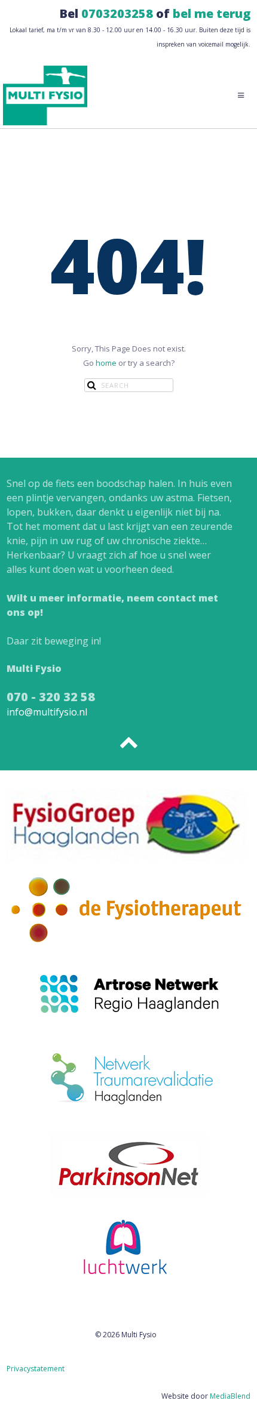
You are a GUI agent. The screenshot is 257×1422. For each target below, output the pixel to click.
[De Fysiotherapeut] (126, 908)
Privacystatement (36, 1369)
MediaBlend (230, 1396)
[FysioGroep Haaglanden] (126, 823)
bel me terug (211, 13)
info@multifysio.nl (47, 711)
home (106, 362)
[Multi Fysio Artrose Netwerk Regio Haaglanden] (128, 993)
